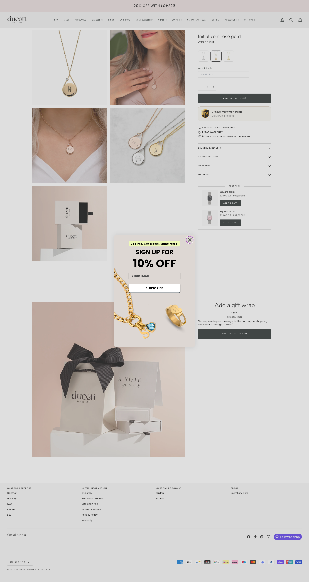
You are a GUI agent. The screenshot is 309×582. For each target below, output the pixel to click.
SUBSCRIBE (154, 288)
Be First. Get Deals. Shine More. (154, 244)
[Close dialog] (189, 239)
